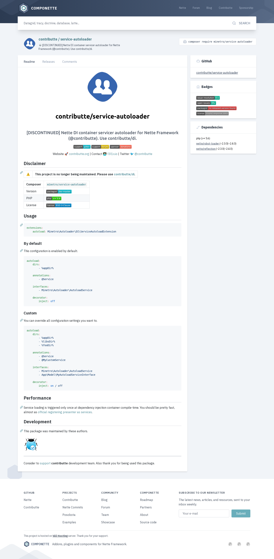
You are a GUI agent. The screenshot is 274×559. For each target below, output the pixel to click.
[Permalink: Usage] (22, 224)
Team (105, 515)
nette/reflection (206, 148)
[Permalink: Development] (22, 430)
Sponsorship (246, 8)
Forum (196, 8)
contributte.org (79, 154)
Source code (148, 522)
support (45, 463)
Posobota (68, 515)
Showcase (108, 522)
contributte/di (124, 174)
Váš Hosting (60, 536)
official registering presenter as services (65, 412)
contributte (48, 39)
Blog (209, 8)
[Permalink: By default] (22, 250)
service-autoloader (76, 39)
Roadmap (146, 500)
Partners (146, 507)
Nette (182, 8)
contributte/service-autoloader (217, 72)
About (144, 515)
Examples (69, 522)
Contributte (225, 8)
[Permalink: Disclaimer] (22, 172)
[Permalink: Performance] (22, 407)
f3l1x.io (112, 154)
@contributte (143, 154)
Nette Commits (72, 507)
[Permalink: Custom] (22, 320)
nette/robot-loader (208, 143)
